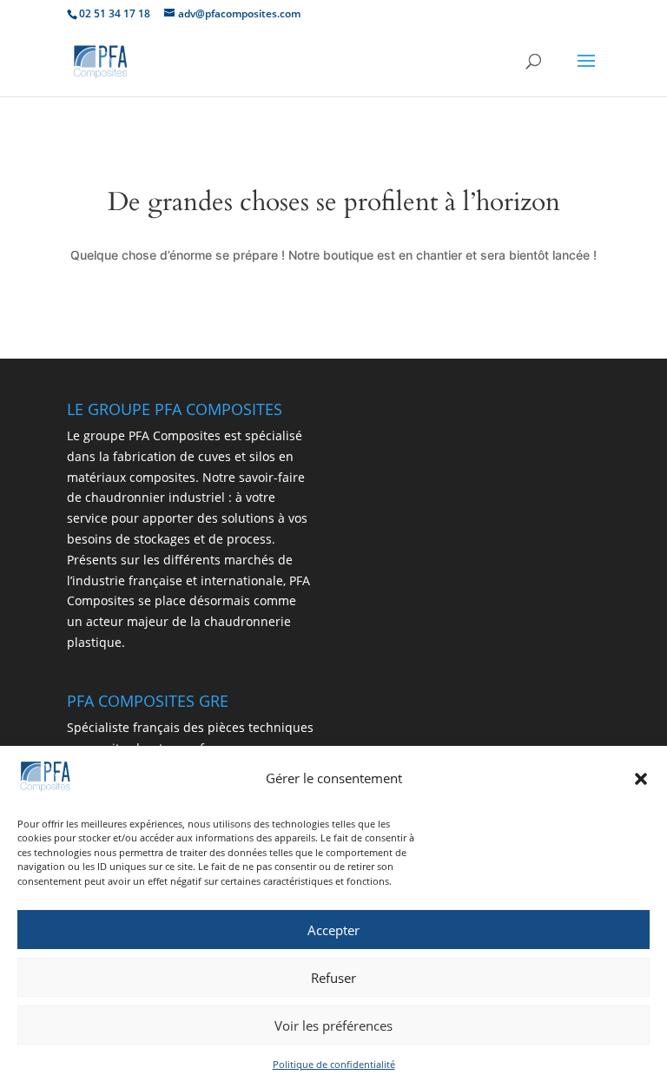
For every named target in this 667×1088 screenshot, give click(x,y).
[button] (641, 779)
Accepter (333, 930)
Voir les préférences (333, 1025)
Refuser (333, 977)
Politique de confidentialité (334, 1064)
